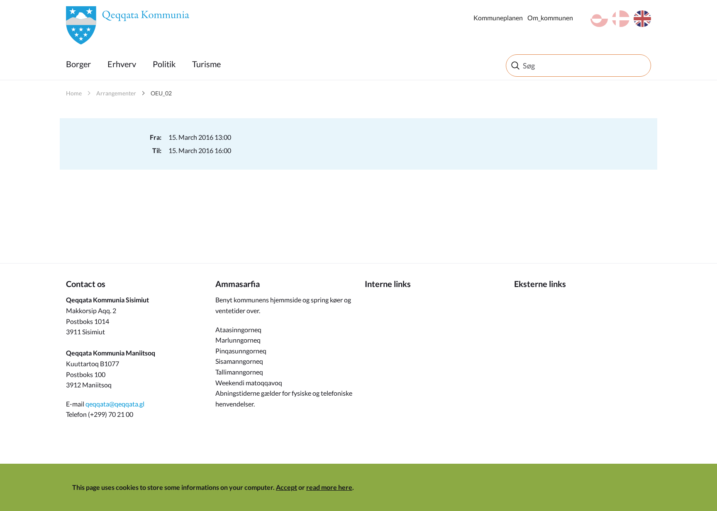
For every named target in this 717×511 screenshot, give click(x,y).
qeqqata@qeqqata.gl (114, 404)
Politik (164, 64)
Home (74, 93)
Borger (78, 64)
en (642, 18)
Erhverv (121, 64)
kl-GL (599, 18)
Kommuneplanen (498, 18)
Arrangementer (116, 93)
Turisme (206, 64)
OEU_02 (161, 93)
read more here (329, 487)
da (620, 18)
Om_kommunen (550, 18)
